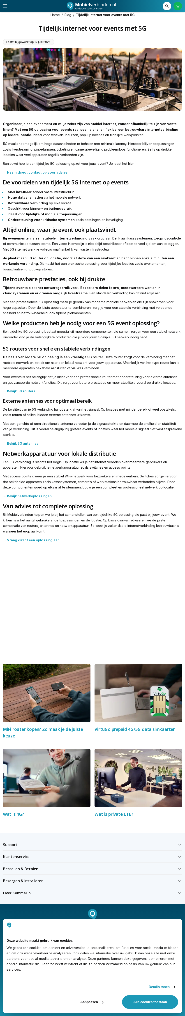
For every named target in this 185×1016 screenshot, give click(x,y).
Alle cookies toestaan (150, 1002)
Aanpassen (89, 1002)
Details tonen (159, 987)
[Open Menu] (4, 6)
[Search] (167, 6)
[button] (92, 845)
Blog (68, 15)
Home (55, 15)
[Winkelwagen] (177, 6)
